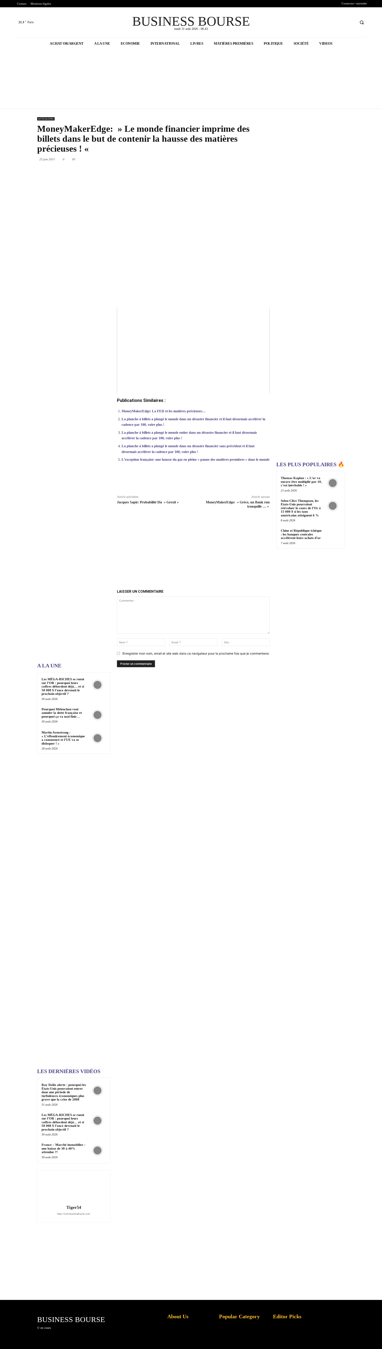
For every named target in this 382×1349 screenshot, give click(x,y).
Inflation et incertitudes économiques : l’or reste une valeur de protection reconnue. (176, 1342)
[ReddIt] (239, 159)
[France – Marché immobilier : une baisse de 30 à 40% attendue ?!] (97, 1150)
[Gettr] (253, 480)
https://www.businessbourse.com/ (73, 1213)
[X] (344, 22)
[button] (361, 22)
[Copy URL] (243, 480)
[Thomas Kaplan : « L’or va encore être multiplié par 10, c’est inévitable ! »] (332, 483)
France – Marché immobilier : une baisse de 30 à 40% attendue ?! (63, 1148)
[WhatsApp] (218, 159)
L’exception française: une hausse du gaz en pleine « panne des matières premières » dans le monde (195, 459)
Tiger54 (73, 1207)
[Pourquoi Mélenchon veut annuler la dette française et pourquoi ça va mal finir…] (97, 715)
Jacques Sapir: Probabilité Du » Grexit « (148, 502)
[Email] (249, 159)
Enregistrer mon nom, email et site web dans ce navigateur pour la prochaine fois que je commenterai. (195, 653)
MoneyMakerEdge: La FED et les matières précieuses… (164, 411)
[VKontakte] (77, 1332)
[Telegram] (259, 159)
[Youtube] (352, 22)
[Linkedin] (229, 159)
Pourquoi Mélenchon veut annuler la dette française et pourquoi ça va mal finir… (62, 712)
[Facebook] (336, 22)
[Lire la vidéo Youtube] (193, 351)
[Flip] (269, 159)
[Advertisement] (70, 518)
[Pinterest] (208, 159)
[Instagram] (61, 1332)
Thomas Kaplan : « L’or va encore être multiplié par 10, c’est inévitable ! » (301, 481)
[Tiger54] (73, 1188)
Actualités (46, 119)
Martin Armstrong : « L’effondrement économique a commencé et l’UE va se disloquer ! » (63, 738)
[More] (264, 480)
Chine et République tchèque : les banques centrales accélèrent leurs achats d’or (301, 534)
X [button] (377, 1340)
